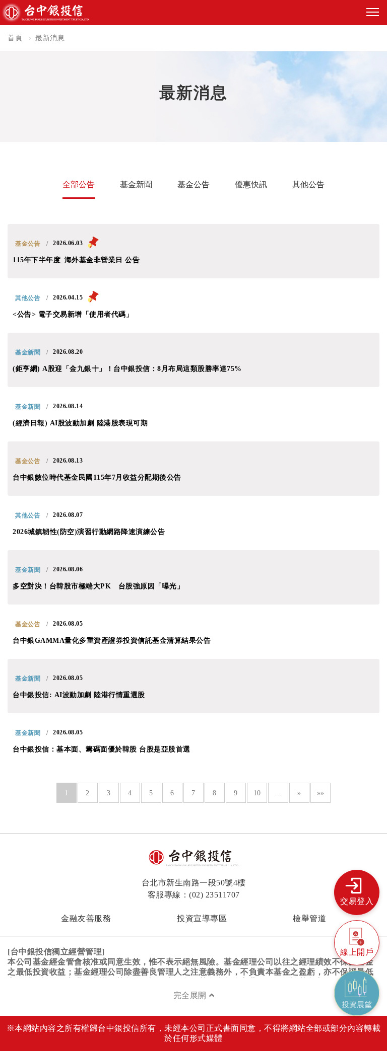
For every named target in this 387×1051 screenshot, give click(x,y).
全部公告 (78, 184)
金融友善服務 (86, 918)
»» (321, 793)
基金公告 (193, 184)
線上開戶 (356, 952)
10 (257, 793)
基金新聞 (136, 184)
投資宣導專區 (202, 918)
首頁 (15, 38)
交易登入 (356, 901)
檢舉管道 (309, 918)
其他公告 (308, 184)
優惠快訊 (251, 184)
